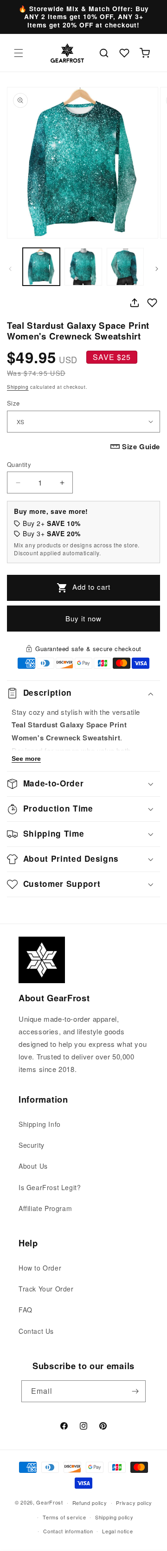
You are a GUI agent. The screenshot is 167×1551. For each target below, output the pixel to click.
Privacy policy (134, 1502)
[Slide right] (157, 269)
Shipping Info (40, 1124)
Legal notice (117, 1531)
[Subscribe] (135, 1391)
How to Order (40, 1267)
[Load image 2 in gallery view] (83, 266)
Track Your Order (46, 1288)
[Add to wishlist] (152, 303)
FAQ (25, 1309)
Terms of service (64, 1517)
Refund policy (89, 1502)
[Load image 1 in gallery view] (41, 266)
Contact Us (36, 1331)
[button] (18, 53)
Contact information (68, 1531)
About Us (33, 1166)
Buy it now (83, 618)
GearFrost (49, 1502)
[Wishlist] (124, 53)
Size (13, 403)
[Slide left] (10, 269)
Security (32, 1145)
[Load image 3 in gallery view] (125, 266)
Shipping (18, 387)
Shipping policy (114, 1517)
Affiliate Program (45, 1208)
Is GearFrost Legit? (50, 1187)
